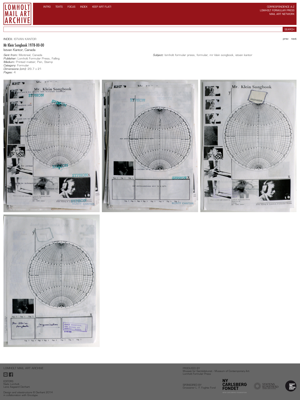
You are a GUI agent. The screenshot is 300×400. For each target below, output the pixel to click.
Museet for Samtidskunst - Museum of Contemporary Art (216, 370)
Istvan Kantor (25, 39)
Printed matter (25, 62)
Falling (56, 58)
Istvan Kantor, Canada (19, 50)
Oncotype (32, 395)
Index (83, 6)
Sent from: (10, 55)
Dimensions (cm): (15, 69)
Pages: (8, 72)
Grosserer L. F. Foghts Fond (199, 387)
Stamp (48, 62)
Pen (39, 62)
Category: (9, 65)
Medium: (9, 62)
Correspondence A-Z (280, 6)
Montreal (24, 55)
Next (294, 38)
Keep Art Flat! (101, 6)
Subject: (158, 55)
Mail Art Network (281, 13)
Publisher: (9, 58)
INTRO (47, 6)
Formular (23, 65)
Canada (37, 55)
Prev (285, 38)
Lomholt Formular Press (277, 10)
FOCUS (71, 6)
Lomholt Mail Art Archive (17, 14)
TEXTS (59, 6)
